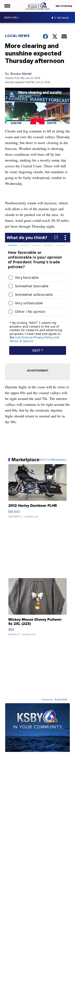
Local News (17, 36)
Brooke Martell (20, 74)
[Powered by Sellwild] (61, 699)
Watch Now (63, 6)
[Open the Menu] (7, 6)
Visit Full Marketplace (53, 459)
